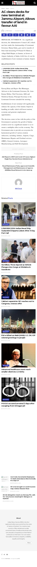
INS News (7, 558)
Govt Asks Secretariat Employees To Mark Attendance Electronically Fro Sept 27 (23, 478)
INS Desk (9, 30)
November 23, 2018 (8, 501)
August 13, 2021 (15, 491)
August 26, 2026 (6, 235)
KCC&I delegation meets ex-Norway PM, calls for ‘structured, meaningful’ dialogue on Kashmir (19, 496)
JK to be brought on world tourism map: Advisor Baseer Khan (22, 488)
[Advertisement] (15, 445)
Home (3, 8)
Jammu (12, 8)
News (7, 8)
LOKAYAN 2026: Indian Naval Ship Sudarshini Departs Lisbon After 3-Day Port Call (17, 70)
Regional (6, 224)
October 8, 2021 (19, 30)
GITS (18, 558)
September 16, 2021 (16, 483)
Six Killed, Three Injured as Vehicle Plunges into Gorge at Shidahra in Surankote (16, 267)
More (29, 542)
